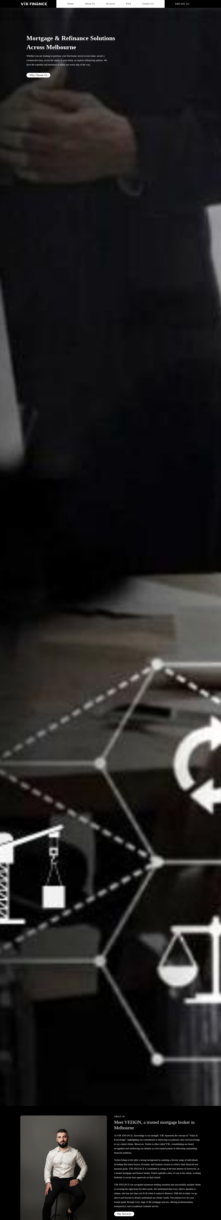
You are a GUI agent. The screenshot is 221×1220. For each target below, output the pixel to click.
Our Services (124, 1213)
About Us (90, 3)
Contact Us (148, 3)
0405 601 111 (182, 3)
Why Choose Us (38, 75)
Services (110, 3)
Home (71, 3)
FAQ (128, 3)
